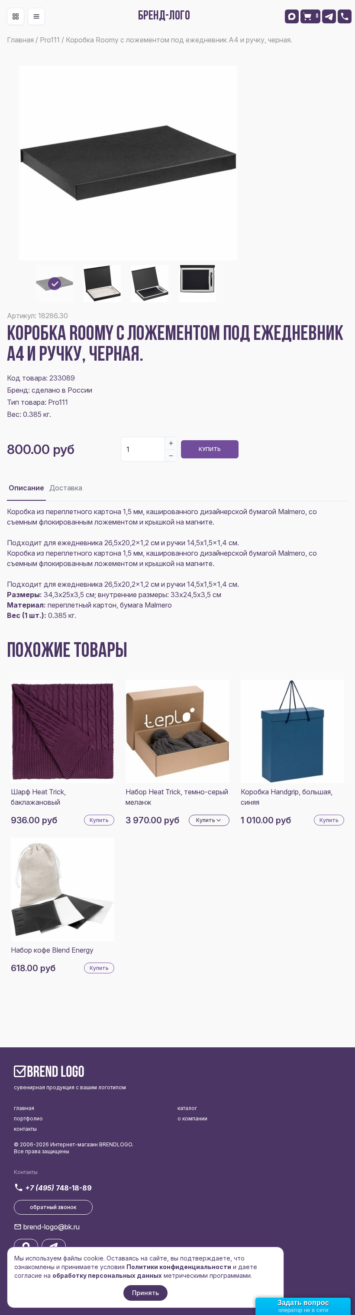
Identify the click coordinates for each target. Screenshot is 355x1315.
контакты (25, 1129)
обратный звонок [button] (53, 1207)
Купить (210, 449)
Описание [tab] (26, 487)
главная (24, 1108)
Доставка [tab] (65, 487)
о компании (192, 1118)
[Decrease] (171, 455)
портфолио (28, 1118)
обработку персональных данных (107, 1275)
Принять (145, 1292)
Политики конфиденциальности (178, 1266)
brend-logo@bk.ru (51, 1226)
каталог (187, 1108)
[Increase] (171, 443)
